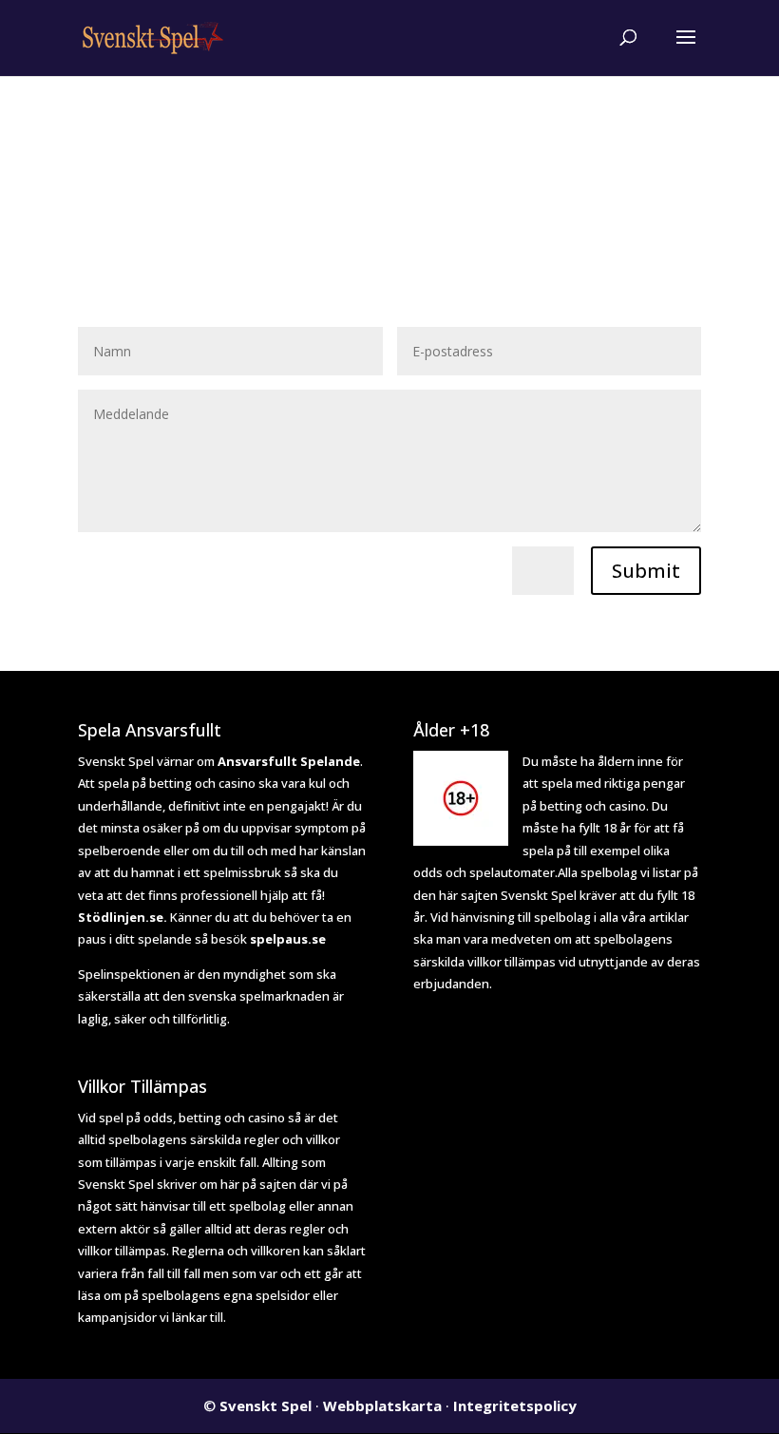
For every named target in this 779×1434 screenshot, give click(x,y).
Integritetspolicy (515, 1405)
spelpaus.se (288, 938)
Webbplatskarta (382, 1405)
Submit (646, 570)
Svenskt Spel (265, 1405)
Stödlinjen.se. (122, 917)
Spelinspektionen (129, 974)
